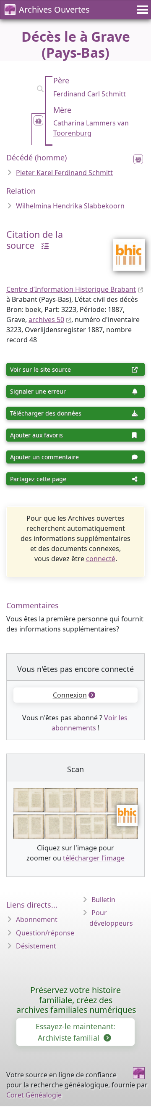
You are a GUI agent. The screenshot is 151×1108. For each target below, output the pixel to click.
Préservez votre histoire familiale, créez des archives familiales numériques (76, 1000)
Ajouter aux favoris (36, 435)
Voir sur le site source (40, 369)
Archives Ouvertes (54, 9)
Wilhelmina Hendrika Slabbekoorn (70, 205)
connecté (100, 558)
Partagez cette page (38, 479)
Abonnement (36, 919)
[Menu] (141, 9)
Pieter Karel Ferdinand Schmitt (64, 172)
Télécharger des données (45, 413)
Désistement (36, 946)
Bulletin (103, 899)
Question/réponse (45, 933)
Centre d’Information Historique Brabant (71, 289)
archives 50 (46, 319)
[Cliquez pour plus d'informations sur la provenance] (42, 245)
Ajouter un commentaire (44, 457)
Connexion (70, 695)
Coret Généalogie (34, 1095)
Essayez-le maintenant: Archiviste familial (75, 1031)
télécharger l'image (94, 858)
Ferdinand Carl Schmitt (89, 94)
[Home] (139, 1073)
